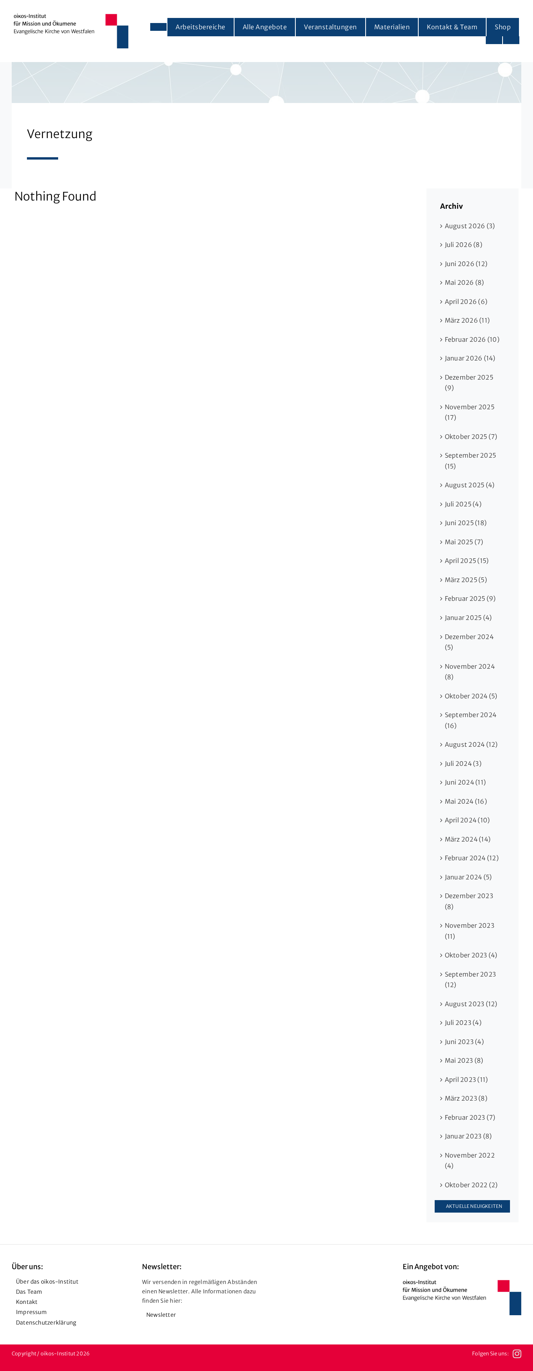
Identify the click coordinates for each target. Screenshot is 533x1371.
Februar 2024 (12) (472, 858)
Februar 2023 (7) (470, 1117)
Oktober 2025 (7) (471, 436)
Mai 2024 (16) (466, 801)
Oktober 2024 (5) (471, 696)
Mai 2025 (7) (464, 542)
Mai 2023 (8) (464, 1060)
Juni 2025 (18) (466, 523)
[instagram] (517, 1354)
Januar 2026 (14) (470, 358)
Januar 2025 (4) (468, 618)
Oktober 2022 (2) (471, 1185)
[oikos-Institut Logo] (71, 17)
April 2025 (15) (467, 561)
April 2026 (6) (466, 301)
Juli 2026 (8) (463, 245)
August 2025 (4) (470, 485)
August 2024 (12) (471, 744)
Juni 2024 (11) (465, 782)
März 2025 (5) (466, 580)
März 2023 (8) (466, 1098)
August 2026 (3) (470, 226)
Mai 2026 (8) (464, 282)
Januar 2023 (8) (468, 1136)
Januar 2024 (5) (468, 877)
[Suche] (511, 40)
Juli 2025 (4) (463, 504)
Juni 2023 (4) (464, 1042)
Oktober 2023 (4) (471, 955)
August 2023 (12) (471, 1004)
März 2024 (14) (467, 839)
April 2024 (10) (467, 820)
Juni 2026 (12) (466, 264)
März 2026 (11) (467, 320)
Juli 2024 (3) (463, 763)
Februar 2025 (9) (470, 598)
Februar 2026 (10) (472, 339)
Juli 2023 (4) (463, 1022)
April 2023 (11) (466, 1079)
